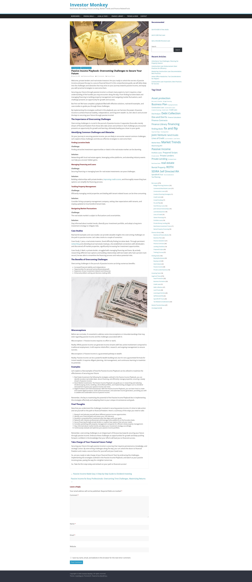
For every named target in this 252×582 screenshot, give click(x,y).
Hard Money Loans (159, 206)
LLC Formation (169, 138)
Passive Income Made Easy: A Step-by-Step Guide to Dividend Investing (101, 474)
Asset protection (161, 98)
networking (75, 244)
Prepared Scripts (170, 152)
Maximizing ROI (157, 146)
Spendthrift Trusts (159, 299)
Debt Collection (171, 113)
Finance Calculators (174, 117)
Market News (156, 143)
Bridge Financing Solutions (161, 185)
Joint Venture (159, 135)
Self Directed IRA (169, 171)
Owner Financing (158, 217)
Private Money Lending (160, 223)
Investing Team (164, 132)
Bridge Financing (167, 101)
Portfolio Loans (157, 153)
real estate (167, 163)
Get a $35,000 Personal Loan (161, 41)
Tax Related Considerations (162, 302)
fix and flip (171, 128)
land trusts (172, 135)
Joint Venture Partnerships (161, 209)
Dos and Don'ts (159, 117)
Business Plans (158, 238)
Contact (143, 16)
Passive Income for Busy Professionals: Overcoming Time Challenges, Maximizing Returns (108, 480)
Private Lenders (167, 155)
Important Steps (156, 132)
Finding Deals (88, 16)
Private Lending (159, 158)
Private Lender (155, 156)
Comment (74, 495)
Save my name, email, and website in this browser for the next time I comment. (101, 558)
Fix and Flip (157, 203)
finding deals (157, 128)
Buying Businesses (159, 258)
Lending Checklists (159, 246)
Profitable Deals (172, 159)
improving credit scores (112, 179)
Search (154, 46)
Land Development (159, 212)
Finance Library (117, 16)
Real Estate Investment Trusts (162, 226)
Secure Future (111, 76)
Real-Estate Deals (156, 163)
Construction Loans (170, 107)
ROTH (170, 167)
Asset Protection (158, 278)
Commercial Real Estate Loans (162, 188)
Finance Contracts (159, 120)
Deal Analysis (156, 114)
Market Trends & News (158, 305)
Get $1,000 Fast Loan (158, 35)
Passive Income (86, 68)
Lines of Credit (158, 138)
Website (73, 546)
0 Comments (100, 76)
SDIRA (155, 171)
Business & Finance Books (161, 235)
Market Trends (171, 142)
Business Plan (159, 104)
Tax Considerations (169, 174)
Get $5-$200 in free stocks (160, 29)
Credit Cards (165, 110)
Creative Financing (156, 110)
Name (73, 524)
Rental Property (158, 167)
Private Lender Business (161, 270)
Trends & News (132, 16)
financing (173, 124)
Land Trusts (157, 290)
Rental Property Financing (161, 229)
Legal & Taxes (103, 16)
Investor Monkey (89, 5)
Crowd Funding (158, 200)
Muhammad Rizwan (88, 76)
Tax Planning (156, 177)
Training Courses (158, 252)
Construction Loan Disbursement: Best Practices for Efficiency (164, 67)
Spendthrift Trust (157, 175)
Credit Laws (173, 110)
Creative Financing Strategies (162, 194)
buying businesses (172, 104)
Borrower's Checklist (157, 101)
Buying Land (157, 261)
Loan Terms (177, 138)
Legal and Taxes (156, 276)
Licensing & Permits (159, 293)
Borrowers (75, 16)
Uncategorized (156, 308)
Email (72, 535)
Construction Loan (158, 107)
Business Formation (159, 281)
